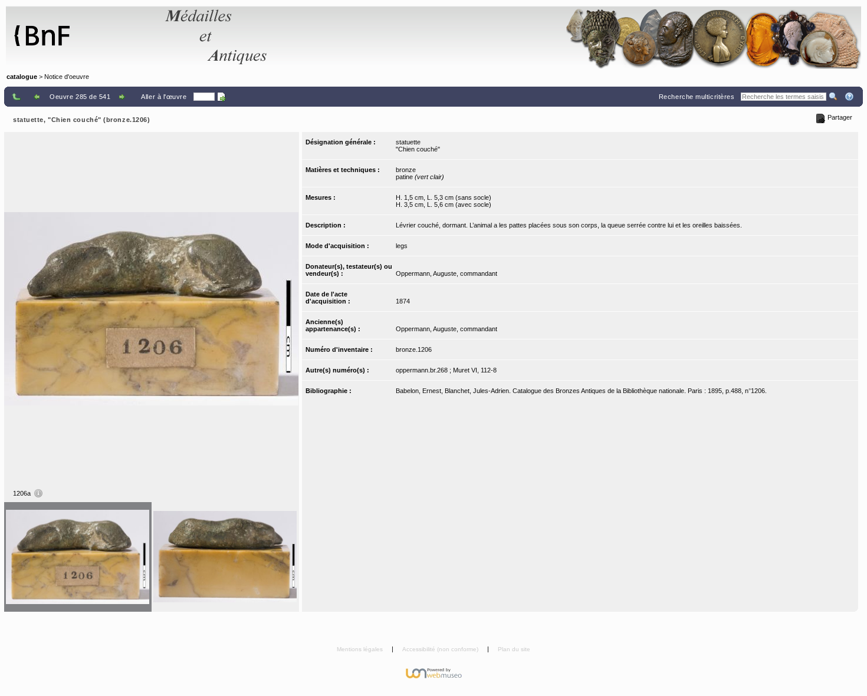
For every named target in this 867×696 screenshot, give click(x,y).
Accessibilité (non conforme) (441, 649)
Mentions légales (361, 649)
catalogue (21, 76)
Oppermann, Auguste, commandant (446, 273)
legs (402, 245)
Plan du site (514, 649)
